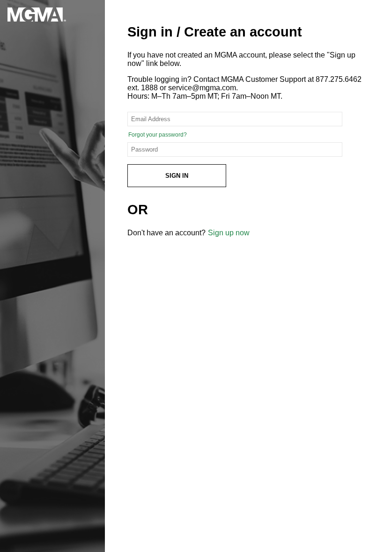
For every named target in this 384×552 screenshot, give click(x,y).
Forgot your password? (157, 134)
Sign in (176, 175)
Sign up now (229, 233)
